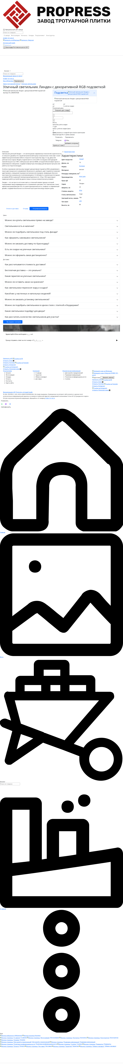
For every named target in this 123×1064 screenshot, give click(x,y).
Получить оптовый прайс (24, 392)
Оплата (22, 1046)
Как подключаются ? (100, 347)
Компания (36, 371)
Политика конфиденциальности (46, 1044)
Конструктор (114, 1038)
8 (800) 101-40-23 (8, 38)
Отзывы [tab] (25, 209)
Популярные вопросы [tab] (39, 209)
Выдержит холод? (24, 347)
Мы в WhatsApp (8, 81)
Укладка (22, 1040)
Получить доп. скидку (62, 110)
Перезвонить (18, 81)
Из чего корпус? (10, 347)
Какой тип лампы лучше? (42, 347)
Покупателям (7, 371)
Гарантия (75, 1046)
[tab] (92, 152)
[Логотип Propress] (56, 15)
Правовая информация (87, 1042)
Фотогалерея (54, 1038)
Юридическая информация (71, 371)
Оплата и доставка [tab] (12, 209)
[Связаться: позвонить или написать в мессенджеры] (7, 45)
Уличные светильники (28, 84)
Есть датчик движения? (82, 347)
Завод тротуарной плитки (11, 84)
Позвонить (59, 137)
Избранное (18, 1035)
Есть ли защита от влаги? (62, 347)
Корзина (37, 1035)
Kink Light (82, 176)
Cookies (79, 1044)
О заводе (23, 1038)
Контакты (83, 1038)
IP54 (80, 190)
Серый (81, 159)
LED (80, 201)
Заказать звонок (107, 377)
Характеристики (69, 152)
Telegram (58, 140)
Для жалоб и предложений (41, 1042)
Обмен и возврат (110, 1046)
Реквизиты (107, 1044)
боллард (82, 166)
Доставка (48, 1046)
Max (67, 140)
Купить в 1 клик (58, 145)
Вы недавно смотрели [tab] (13, 322)
